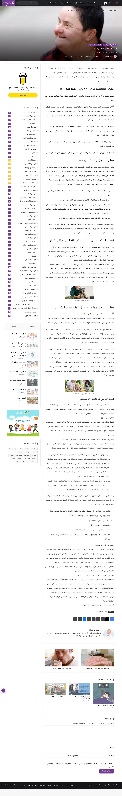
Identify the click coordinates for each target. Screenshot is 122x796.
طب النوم (32, 282)
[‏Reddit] (98, 619)
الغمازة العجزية (19, 390)
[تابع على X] (103, 56)
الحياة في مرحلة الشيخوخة (26, 305)
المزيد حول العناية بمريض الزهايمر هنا (84, 300)
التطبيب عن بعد (30, 242)
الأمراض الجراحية (30, 190)
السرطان (19, 452)
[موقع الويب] (100, 639)
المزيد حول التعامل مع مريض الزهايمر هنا (83, 394)
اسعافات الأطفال (29, 183)
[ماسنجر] (84, 619)
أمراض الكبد (31, 124)
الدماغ (34, 452)
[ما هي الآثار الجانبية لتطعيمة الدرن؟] (32, 345)
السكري (27, 455)
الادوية (34, 256)
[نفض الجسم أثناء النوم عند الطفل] (32, 355)
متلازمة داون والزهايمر (102, 611)
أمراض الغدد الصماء (28, 135)
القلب (11, 455)
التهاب (34, 448)
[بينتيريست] (103, 619)
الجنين (33, 157)
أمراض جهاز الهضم (29, 120)
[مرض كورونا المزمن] (32, 373)
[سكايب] (89, 619)
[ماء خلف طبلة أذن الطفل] (32, 364)
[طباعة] (75, 619)
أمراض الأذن (31, 249)
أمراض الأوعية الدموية (28, 201)
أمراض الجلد (31, 220)
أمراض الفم (32, 253)
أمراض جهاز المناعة (29, 267)
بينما (50, 167)
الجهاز (27, 448)
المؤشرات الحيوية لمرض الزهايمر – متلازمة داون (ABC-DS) (90, 224)
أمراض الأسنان (30, 260)
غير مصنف (32, 264)
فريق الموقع (58, 785)
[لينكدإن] (93, 639)
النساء (27, 458)
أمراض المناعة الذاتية (28, 271)
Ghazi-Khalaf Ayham (12, 785)
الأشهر (14, 326)
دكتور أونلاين (92, 785)
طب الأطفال (80, 3)
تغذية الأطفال (30, 175)
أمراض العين (31, 216)
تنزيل (34, 461)
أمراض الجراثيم (30, 234)
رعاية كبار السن (30, 297)
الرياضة (26, 452)
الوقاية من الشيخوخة (28, 301)
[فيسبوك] (112, 619)
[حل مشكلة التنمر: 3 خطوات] (55, 689)
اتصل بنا (22, 785)
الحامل (19, 448)
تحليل (13, 458)
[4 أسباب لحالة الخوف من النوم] (103, 693)
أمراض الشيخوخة (93, 10)
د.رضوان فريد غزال (109, 56)
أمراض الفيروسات (29, 245)
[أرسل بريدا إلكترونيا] (102, 56)
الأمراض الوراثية (30, 146)
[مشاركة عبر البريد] (80, 619)
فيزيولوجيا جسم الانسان (27, 223)
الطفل (19, 455)
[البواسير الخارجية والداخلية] (32, 336)
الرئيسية (91, 3)
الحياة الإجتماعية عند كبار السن (24, 308)
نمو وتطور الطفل (29, 172)
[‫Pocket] (94, 619)
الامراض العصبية (30, 113)
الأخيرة (32, 326)
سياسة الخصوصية (46, 785)
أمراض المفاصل (30, 205)
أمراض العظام (30, 227)
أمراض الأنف (31, 286)
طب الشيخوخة (66, 3)
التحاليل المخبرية (30, 209)
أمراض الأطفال (30, 164)
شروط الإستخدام (32, 785)
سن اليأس (26, 461)
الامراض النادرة (30, 149)
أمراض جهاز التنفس (28, 212)
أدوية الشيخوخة (30, 312)
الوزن (20, 458)
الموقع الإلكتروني (72, 756)
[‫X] (107, 619)
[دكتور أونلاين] (112, 3)
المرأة (34, 458)
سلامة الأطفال (30, 179)
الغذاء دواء (21, 398)
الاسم (111, 747)
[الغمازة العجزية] (32, 391)
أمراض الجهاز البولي (29, 138)
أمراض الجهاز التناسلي (28, 198)
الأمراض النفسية (95, 45)
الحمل (34, 153)
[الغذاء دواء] (32, 400)
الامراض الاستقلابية (28, 187)
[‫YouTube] (91, 639)
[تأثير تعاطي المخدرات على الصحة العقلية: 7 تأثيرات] (79, 689)
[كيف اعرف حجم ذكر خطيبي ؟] (32, 382)
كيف (18, 461)
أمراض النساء (31, 116)
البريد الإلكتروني (108, 756)
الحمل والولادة (30, 168)
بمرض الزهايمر (63, 96)
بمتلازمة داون (91, 318)
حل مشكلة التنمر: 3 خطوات (58, 697)
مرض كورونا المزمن (17, 372)
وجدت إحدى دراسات (107, 247)
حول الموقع (68, 785)
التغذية (33, 142)
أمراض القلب (31, 194)
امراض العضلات (30, 278)
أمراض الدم (32, 238)
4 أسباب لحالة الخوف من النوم (106, 705)
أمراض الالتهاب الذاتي (28, 275)
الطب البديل (51, 3)
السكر (34, 455)
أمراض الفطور (31, 316)
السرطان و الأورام (29, 231)
